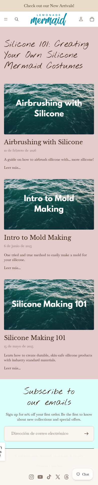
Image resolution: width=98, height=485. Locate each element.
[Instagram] (31, 477)
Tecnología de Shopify (68, 456)
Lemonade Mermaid (38, 456)
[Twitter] (58, 477)
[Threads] (67, 477)
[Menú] (6, 19)
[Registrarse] (86, 433)
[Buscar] (16, 19)
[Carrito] (91, 19)
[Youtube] (40, 477)
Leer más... (12, 167)
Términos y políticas (49, 466)
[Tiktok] (49, 477)
